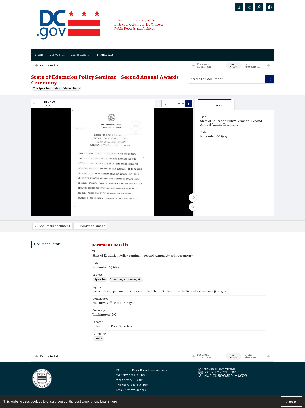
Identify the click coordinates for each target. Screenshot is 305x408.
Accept (291, 401)
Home (39, 55)
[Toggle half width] (193, 207)
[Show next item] (188, 103)
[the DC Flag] (68, 24)
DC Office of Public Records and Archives (141, 370)
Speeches (100, 279)
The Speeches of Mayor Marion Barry (56, 89)
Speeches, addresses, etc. (126, 279)
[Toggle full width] (193, 197)
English (99, 338)
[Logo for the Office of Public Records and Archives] (41, 378)
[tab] (214, 104)
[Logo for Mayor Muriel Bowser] (222, 372)
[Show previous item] (158, 103)
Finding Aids (105, 55)
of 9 (181, 104)
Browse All (57, 55)
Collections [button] (79, 55)
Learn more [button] (108, 401)
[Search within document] (269, 79)
